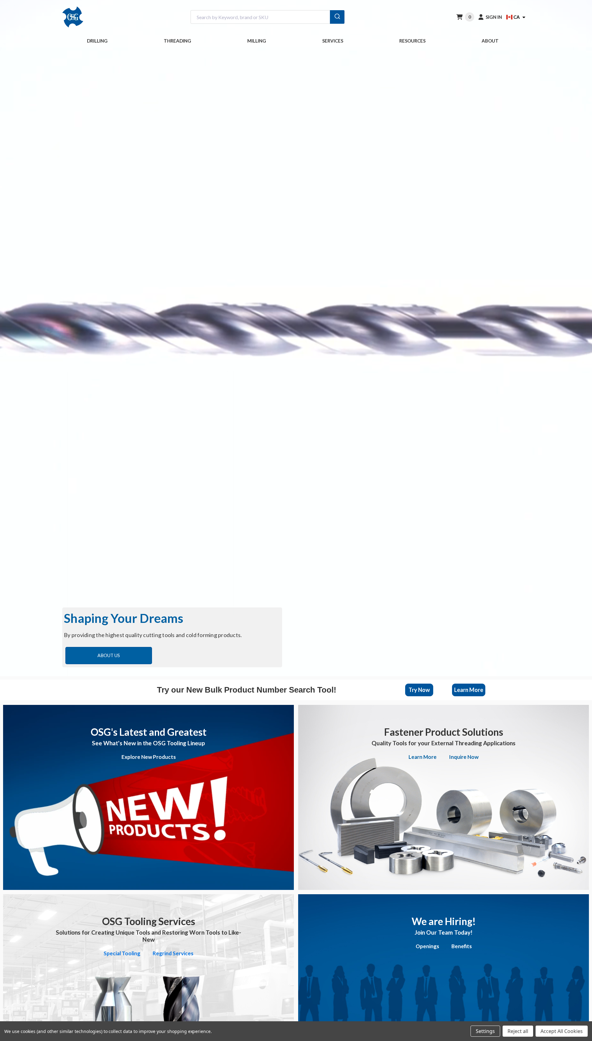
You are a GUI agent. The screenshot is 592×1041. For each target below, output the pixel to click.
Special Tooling (122, 953)
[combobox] (268, 17)
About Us (108, 655)
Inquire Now (464, 757)
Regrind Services (173, 953)
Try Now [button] (419, 689)
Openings (427, 946)
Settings (485, 1031)
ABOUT (490, 40)
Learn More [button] (468, 689)
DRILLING (97, 40)
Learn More (423, 757)
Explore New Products (148, 757)
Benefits (461, 946)
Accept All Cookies (562, 1031)
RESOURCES (412, 40)
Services (332, 40)
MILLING (256, 40)
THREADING (177, 40)
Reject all (518, 1031)
